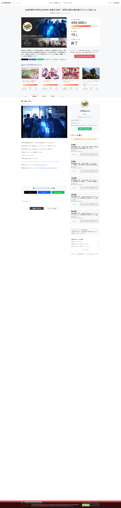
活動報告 (34, 96)
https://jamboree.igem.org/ (40, 165)
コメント (62, 96)
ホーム (25, 96)
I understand (85, 505)
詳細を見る (74, 154)
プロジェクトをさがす (67, 2)
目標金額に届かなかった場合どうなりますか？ (80, 244)
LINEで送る (41, 59)
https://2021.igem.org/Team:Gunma (48, 168)
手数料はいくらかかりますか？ (77, 241)
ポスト (25, 59)
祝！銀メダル (26, 101)
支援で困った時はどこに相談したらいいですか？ (80, 246)
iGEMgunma (54, 13)
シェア (33, 59)
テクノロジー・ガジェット (65, 13)
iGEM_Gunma (76, 123)
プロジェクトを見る (51, 208)
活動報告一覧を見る (36, 208)
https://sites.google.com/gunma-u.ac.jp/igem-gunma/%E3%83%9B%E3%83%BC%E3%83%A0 (85, 125)
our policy (71, 505)
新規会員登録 (116, 2)
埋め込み (56, 59)
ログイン (110, 2)
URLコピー (48, 59)
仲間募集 (53, 96)
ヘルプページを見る (85, 249)
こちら (85, 254)
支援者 (44, 96)
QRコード (64, 59)
